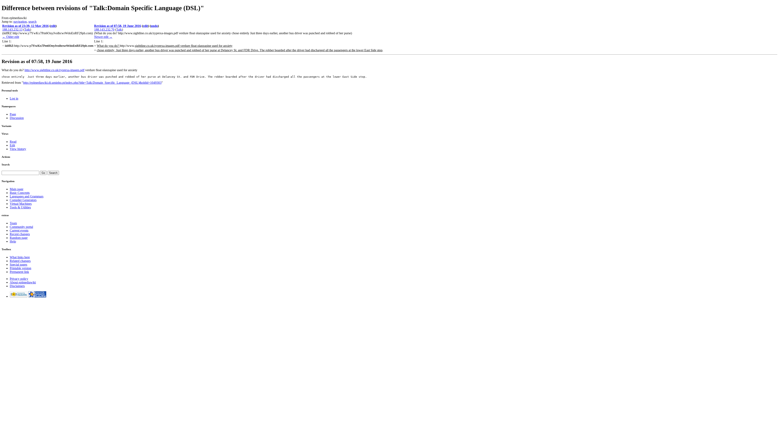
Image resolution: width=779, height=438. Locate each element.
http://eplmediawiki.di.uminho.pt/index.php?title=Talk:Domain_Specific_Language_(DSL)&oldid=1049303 (92, 82)
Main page (16, 189)
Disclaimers (17, 286)
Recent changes (20, 234)
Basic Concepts (20, 192)
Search (6, 164)
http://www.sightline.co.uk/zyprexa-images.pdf (54, 70)
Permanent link (19, 272)
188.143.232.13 (12, 29)
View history (18, 149)
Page (13, 114)
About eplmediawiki (23, 282)
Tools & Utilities (20, 207)
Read (13, 141)
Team (13, 223)
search (32, 21)
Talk (27, 29)
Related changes (20, 261)
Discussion (17, 118)
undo (154, 26)
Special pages (18, 264)
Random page (19, 237)
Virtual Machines (21, 203)
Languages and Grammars (26, 196)
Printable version (20, 268)
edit (53, 26)
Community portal (21, 227)
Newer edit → (103, 37)
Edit (12, 145)
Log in (14, 98)
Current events (19, 230)
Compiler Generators (23, 200)
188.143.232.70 (104, 29)
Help (13, 241)
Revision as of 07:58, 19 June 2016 (117, 26)
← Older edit (10, 37)
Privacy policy (19, 278)
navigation (20, 21)
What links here (20, 257)
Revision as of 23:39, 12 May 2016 (25, 26)
